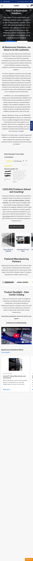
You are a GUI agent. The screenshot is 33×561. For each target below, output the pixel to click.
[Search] (27, 5)
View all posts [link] (5, 352)
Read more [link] (6, 389)
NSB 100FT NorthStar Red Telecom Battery (24, 179)
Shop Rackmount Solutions (17, 226)
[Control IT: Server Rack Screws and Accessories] (15, 364)
